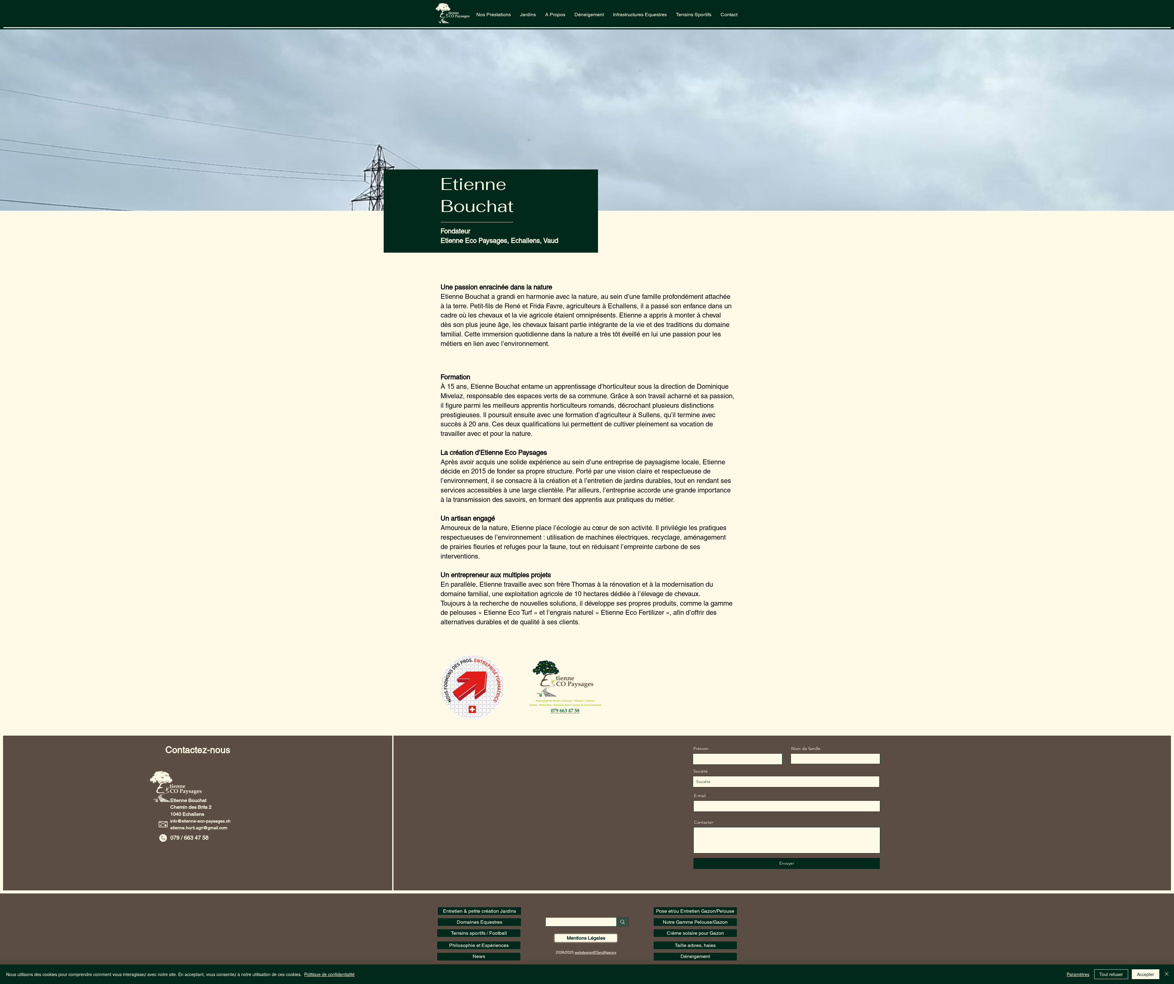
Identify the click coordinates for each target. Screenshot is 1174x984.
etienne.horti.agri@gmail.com (198, 827)
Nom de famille (806, 748)
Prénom (700, 748)
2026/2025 (565, 952)
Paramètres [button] (1078, 974)
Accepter (1145, 974)
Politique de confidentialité (329, 974)
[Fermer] (1166, 974)
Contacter (703, 822)
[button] (528, 15)
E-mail (700, 795)
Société (700, 771)
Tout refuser (1111, 974)
